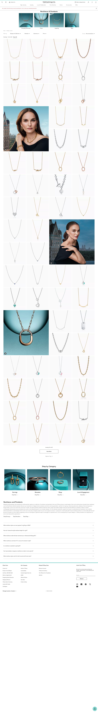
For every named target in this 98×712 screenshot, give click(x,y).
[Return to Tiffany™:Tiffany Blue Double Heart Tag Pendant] (37, 367)
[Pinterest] (86, 584)
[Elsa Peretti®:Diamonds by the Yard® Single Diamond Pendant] (83, 208)
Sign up (81, 578)
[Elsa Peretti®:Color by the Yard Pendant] (14, 276)
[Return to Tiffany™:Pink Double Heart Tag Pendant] (60, 367)
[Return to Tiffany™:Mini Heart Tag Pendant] (37, 95)
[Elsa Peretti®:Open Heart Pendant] (14, 185)
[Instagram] (77, 584)
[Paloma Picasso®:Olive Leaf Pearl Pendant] (83, 185)
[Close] (96, 8)
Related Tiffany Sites (44, 565)
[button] (2, 2)
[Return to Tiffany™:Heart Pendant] (83, 276)
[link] (5, 2)
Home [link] (61, 5)
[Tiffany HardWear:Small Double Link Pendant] (60, 50)
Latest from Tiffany (80, 565)
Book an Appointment (81, 2)
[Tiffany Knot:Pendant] (14, 72)
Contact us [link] (13, 2)
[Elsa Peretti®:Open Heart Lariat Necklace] (37, 299)
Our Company (24, 565)
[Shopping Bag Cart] (95, 2)
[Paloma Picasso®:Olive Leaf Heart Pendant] (14, 208)
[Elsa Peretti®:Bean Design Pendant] (37, 276)
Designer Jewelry (9, 30)
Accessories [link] (69, 5)
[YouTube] (77, 586)
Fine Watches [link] (53, 5)
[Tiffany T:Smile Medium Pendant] (83, 299)
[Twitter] (90, 584)
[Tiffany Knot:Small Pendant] (14, 163)
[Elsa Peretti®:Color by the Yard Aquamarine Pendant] (37, 253)
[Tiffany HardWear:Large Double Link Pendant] (83, 140)
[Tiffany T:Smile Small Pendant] (60, 117)
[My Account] (88, 2)
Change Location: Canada (9, 591)
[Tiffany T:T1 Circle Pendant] (60, 389)
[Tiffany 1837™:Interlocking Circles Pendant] (60, 95)
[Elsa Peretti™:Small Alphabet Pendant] (37, 208)
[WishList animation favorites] (92, 2)
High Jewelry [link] (23, 5)
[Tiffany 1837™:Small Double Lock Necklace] (60, 344)
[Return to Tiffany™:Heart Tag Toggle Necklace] (60, 185)
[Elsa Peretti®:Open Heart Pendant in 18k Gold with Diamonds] (83, 344)
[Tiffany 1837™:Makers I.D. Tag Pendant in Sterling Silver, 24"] (83, 321)
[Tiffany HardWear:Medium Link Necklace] (83, 367)
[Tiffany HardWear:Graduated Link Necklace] (60, 140)
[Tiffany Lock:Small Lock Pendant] (37, 434)
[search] (2, 2)
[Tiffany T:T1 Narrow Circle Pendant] (37, 389)
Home (4, 30)
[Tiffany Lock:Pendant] (60, 72)
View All (15, 37)
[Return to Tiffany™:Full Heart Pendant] (14, 299)
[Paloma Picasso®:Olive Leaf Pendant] (37, 230)
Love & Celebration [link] (41, 5)
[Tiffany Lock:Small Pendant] (83, 72)
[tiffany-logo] (49, 2)
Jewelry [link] (31, 5)
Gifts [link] (76, 5)
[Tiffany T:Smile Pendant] (14, 50)
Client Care (5, 565)
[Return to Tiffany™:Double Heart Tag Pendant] (14, 95)
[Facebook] (82, 584)
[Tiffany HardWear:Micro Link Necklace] (83, 50)
